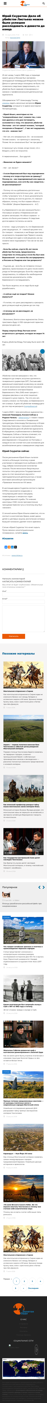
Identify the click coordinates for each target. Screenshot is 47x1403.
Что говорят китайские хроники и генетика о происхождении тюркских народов (23, 948)
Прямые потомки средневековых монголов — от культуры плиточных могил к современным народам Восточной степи (23, 1103)
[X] (15, 547)
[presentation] (39, 888)
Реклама (23, 1327)
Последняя (31, 1288)
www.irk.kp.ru (17, 555)
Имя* (4, 591)
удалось (5, 103)
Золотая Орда (15, 38)
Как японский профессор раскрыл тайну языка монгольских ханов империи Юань (21, 806)
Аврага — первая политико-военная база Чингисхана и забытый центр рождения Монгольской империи (21, 747)
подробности (31, 406)
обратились (24, 417)
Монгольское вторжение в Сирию (18, 691)
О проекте (23, 1324)
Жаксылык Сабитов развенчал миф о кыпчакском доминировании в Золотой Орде (23, 1051)
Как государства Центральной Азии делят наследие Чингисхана (21, 859)
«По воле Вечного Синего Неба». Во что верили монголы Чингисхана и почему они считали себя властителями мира (22, 1207)
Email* (4, 599)
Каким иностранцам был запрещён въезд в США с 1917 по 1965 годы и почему (22, 1005)
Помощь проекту (23, 1335)
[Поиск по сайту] (43, 3)
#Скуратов (7, 538)
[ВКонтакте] (6, 547)
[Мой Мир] (12, 547)
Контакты (23, 1331)
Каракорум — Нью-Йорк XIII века (17, 1154)
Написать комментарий (13, 579)
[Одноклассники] (9, 547)
